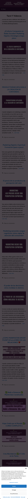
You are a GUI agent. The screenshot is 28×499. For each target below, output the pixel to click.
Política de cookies (6, 497)
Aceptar (14, 486)
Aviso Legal (23, 497)
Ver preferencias (14, 493)
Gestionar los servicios (13, 482)
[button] (26, 468)
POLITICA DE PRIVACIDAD (15, 497)
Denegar (14, 490)
